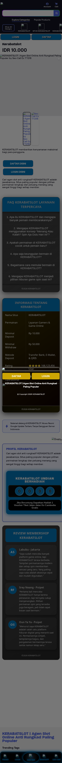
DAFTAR (16, 376)
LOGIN (46, 376)
